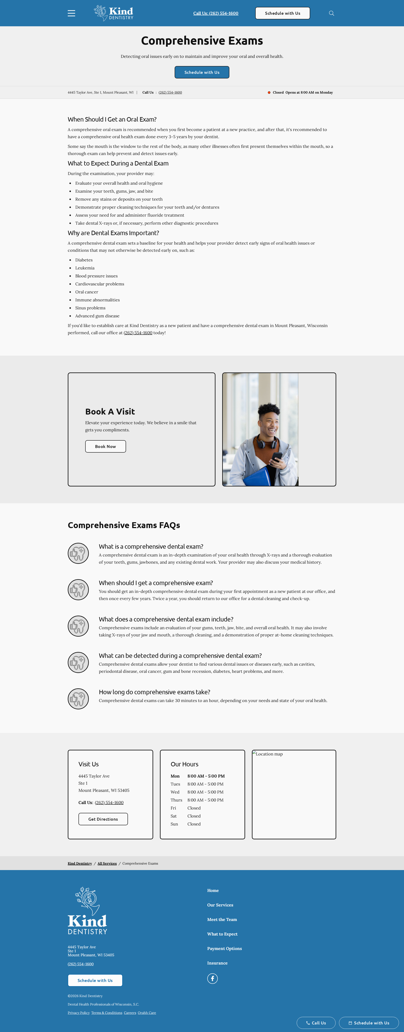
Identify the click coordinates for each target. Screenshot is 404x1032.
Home (213, 890)
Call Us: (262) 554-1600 (215, 13)
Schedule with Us (282, 13)
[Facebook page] (212, 978)
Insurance (217, 963)
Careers (130, 1013)
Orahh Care (147, 1013)
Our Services (220, 904)
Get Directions (103, 819)
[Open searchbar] (331, 13)
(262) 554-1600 (170, 92)
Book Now (105, 446)
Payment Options (224, 948)
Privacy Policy (79, 1013)
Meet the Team (222, 919)
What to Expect (222, 934)
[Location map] (294, 794)
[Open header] (72, 13)
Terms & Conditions (106, 1013)
